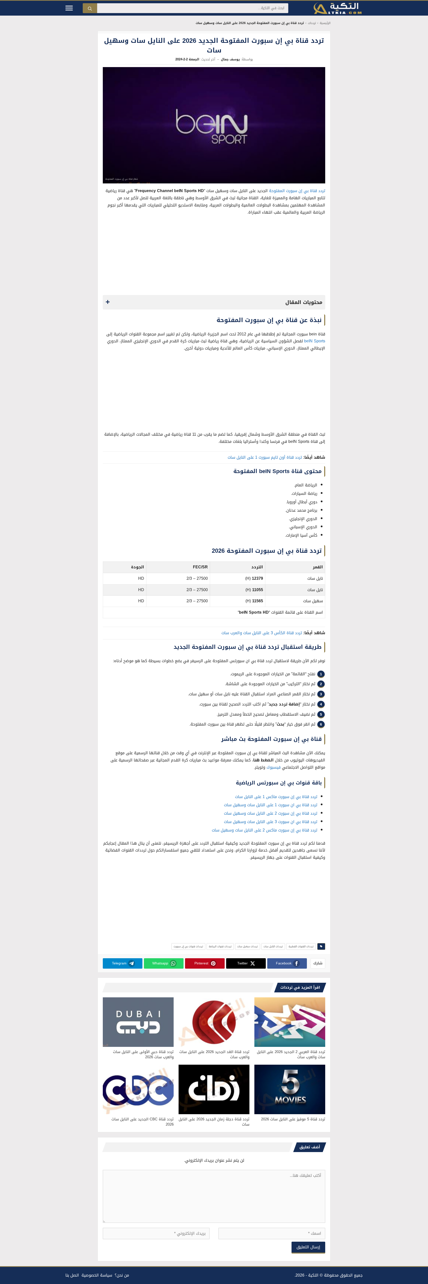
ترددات (312, 23)
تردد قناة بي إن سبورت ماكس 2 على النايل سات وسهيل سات (264, 830)
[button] (214, 302)
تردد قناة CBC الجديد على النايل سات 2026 (142, 1122)
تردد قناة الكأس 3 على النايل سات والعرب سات (261, 633)
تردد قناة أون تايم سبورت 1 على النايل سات (265, 457)
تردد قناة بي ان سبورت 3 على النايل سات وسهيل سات (270, 822)
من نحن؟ (122, 1275)
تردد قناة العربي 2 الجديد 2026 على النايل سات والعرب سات (291, 1054)
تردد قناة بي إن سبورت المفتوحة (297, 191)
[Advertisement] (214, 256)
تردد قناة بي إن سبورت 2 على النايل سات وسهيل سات (270, 813)
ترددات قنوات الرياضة (220, 946)
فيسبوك (274, 767)
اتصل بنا (72, 1275)
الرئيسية (325, 23)
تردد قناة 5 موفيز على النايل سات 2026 (293, 1119)
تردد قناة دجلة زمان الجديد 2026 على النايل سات (214, 1122)
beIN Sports (314, 341)
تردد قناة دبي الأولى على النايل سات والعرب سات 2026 (143, 1054)
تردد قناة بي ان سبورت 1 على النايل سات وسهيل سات (270, 805)
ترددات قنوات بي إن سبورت (188, 946)
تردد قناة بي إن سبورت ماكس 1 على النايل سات (276, 797)
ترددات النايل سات (273, 946)
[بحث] (90, 8)
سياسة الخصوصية (96, 1275)
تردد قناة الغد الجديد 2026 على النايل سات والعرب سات (214, 1054)
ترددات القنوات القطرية (301, 946)
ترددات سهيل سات (247, 946)
